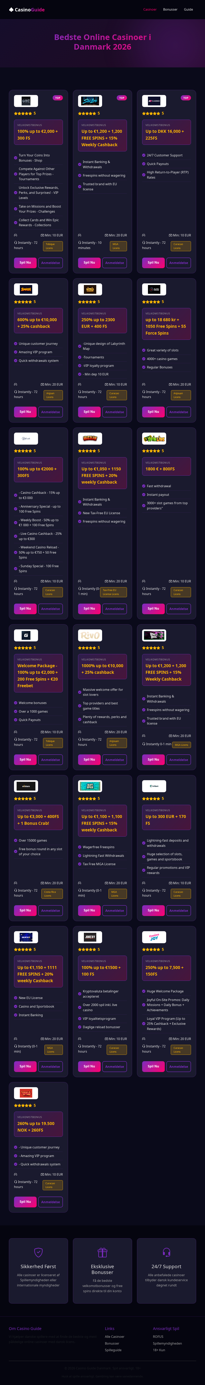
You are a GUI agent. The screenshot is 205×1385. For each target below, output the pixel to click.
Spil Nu (25, 262)
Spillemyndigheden (167, 1343)
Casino (29, 9)
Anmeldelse (50, 263)
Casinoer (150, 9)
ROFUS (158, 1336)
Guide (188, 9)
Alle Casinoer (115, 1336)
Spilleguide (113, 1350)
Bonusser (170, 9)
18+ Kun (159, 1350)
